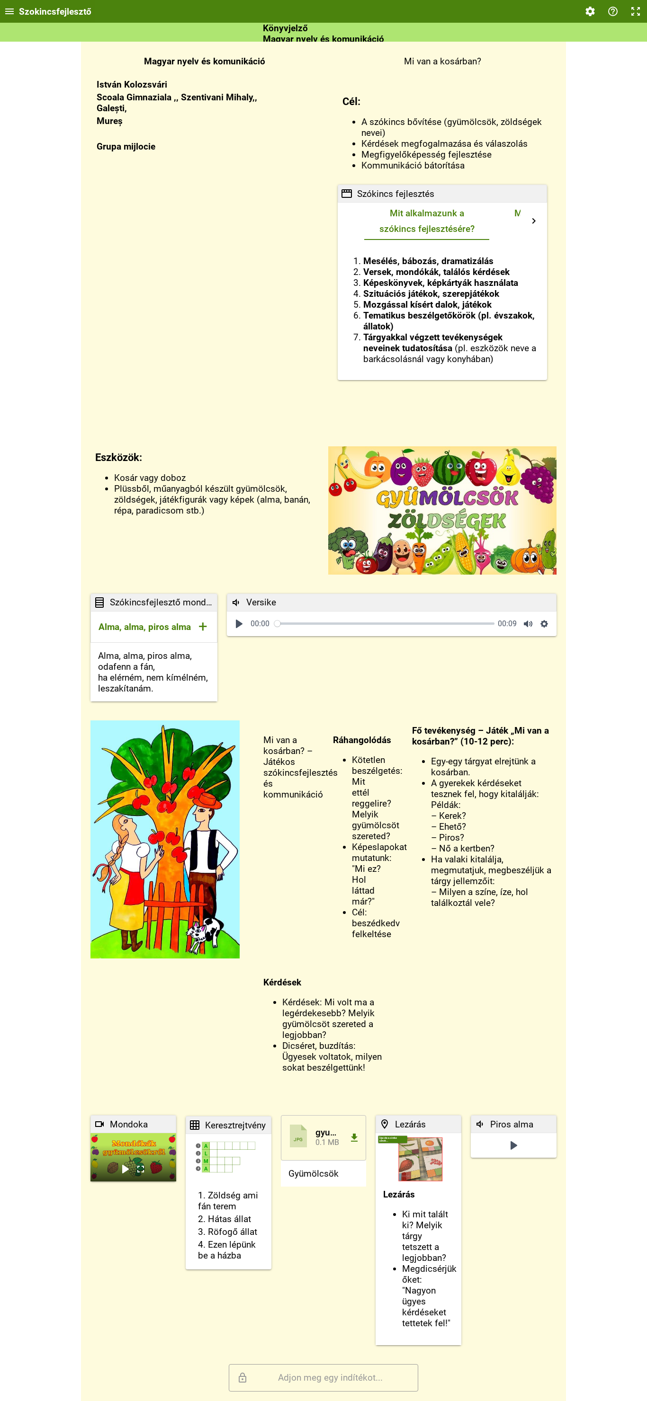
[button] (154, 627)
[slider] (384, 623)
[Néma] (528, 623)
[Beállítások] (590, 11)
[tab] (426, 221)
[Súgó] (613, 11)
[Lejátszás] (239, 623)
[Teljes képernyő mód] (635, 11)
